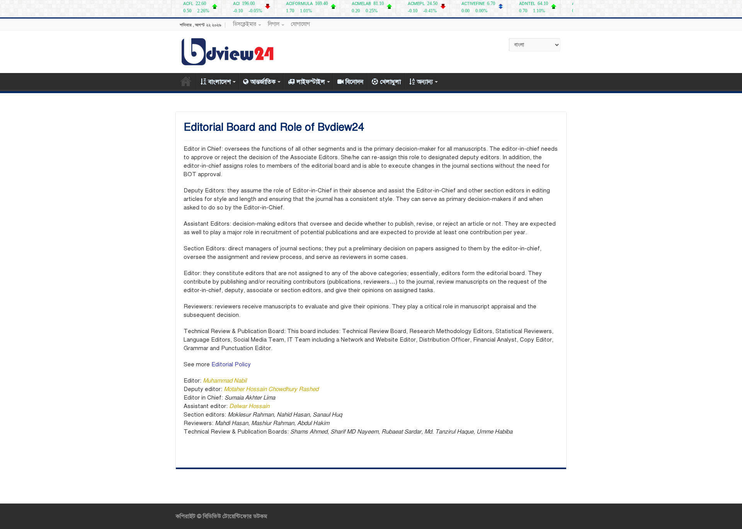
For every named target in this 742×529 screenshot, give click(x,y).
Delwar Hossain (249, 406)
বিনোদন (354, 82)
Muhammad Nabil (225, 380)
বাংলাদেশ (219, 82)
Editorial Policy (231, 364)
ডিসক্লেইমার (244, 24)
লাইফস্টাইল (310, 82)
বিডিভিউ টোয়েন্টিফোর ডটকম (234, 516)
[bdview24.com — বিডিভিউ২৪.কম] (228, 50)
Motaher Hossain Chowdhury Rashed (271, 389)
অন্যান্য (425, 82)
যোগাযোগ (300, 24)
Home (186, 81)
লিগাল (273, 24)
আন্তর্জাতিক (263, 82)
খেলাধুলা (390, 82)
